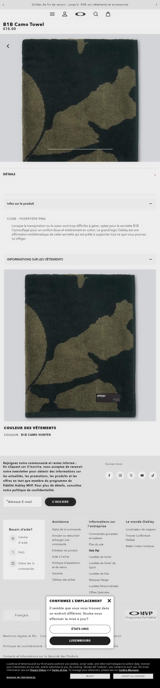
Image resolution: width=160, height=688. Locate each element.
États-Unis (80, 629)
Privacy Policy (38, 670)
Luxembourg (80, 641)
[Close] (109, 601)
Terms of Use (59, 670)
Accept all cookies (133, 676)
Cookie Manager (129, 670)
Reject (90, 676)
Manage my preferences (21, 677)
